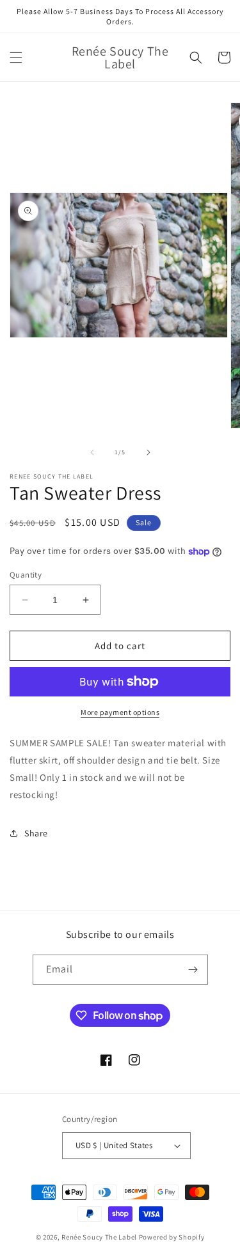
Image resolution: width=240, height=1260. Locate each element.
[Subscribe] (193, 970)
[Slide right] (148, 452)
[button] (16, 57)
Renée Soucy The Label (99, 1237)
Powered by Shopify (172, 1237)
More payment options (120, 712)
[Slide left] (92, 452)
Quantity (26, 574)
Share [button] (36, 833)
